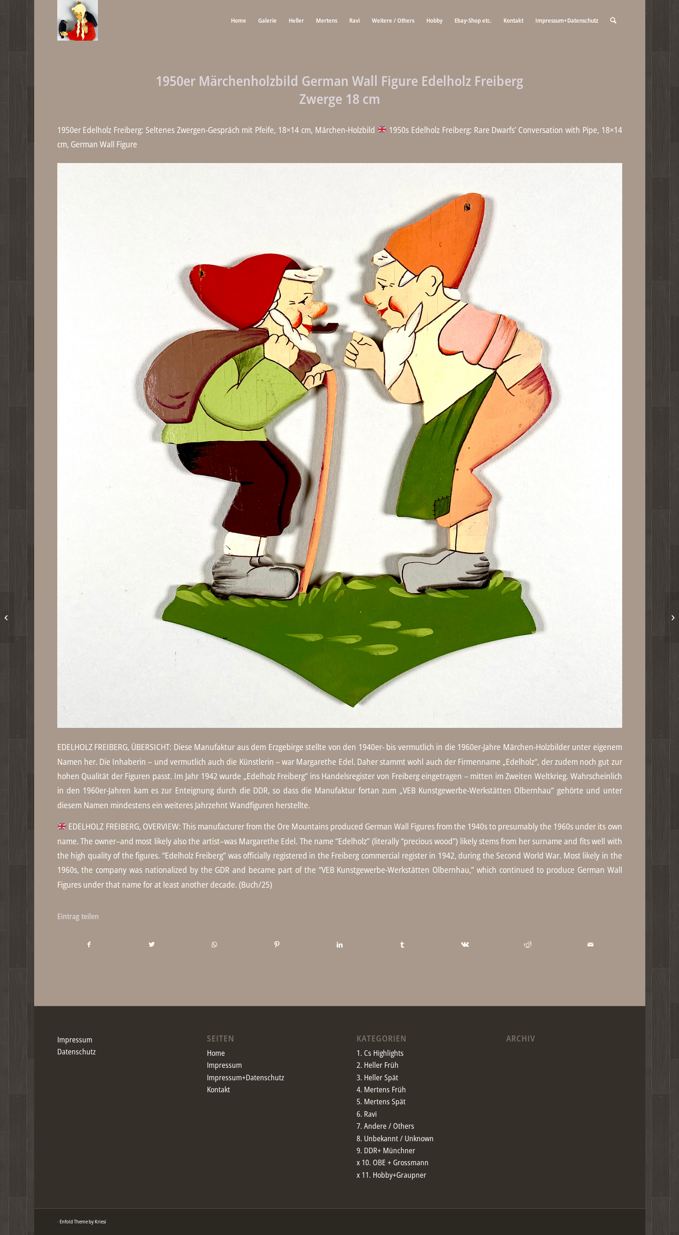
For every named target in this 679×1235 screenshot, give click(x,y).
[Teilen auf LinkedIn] (340, 944)
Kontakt (218, 1089)
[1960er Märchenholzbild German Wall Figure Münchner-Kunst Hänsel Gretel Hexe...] (7, 617)
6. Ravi (367, 1114)
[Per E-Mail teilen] (590, 944)
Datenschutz (76, 1052)
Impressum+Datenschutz (245, 1077)
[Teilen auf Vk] (465, 944)
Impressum (74, 1040)
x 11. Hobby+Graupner (391, 1175)
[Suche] (613, 20)
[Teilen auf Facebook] (89, 944)
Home (216, 1053)
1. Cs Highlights (380, 1053)
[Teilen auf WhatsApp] (214, 944)
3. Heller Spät (377, 1077)
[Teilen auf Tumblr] (402, 944)
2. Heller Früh (378, 1065)
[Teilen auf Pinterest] (277, 944)
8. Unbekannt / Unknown (395, 1138)
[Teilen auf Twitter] (152, 944)
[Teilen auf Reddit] (528, 944)
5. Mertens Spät (381, 1101)
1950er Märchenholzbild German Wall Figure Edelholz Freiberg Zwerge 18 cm (339, 89)
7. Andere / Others (385, 1126)
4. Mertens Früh (381, 1089)
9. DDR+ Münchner (386, 1150)
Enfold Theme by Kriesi (83, 1221)
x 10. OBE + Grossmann (393, 1162)
